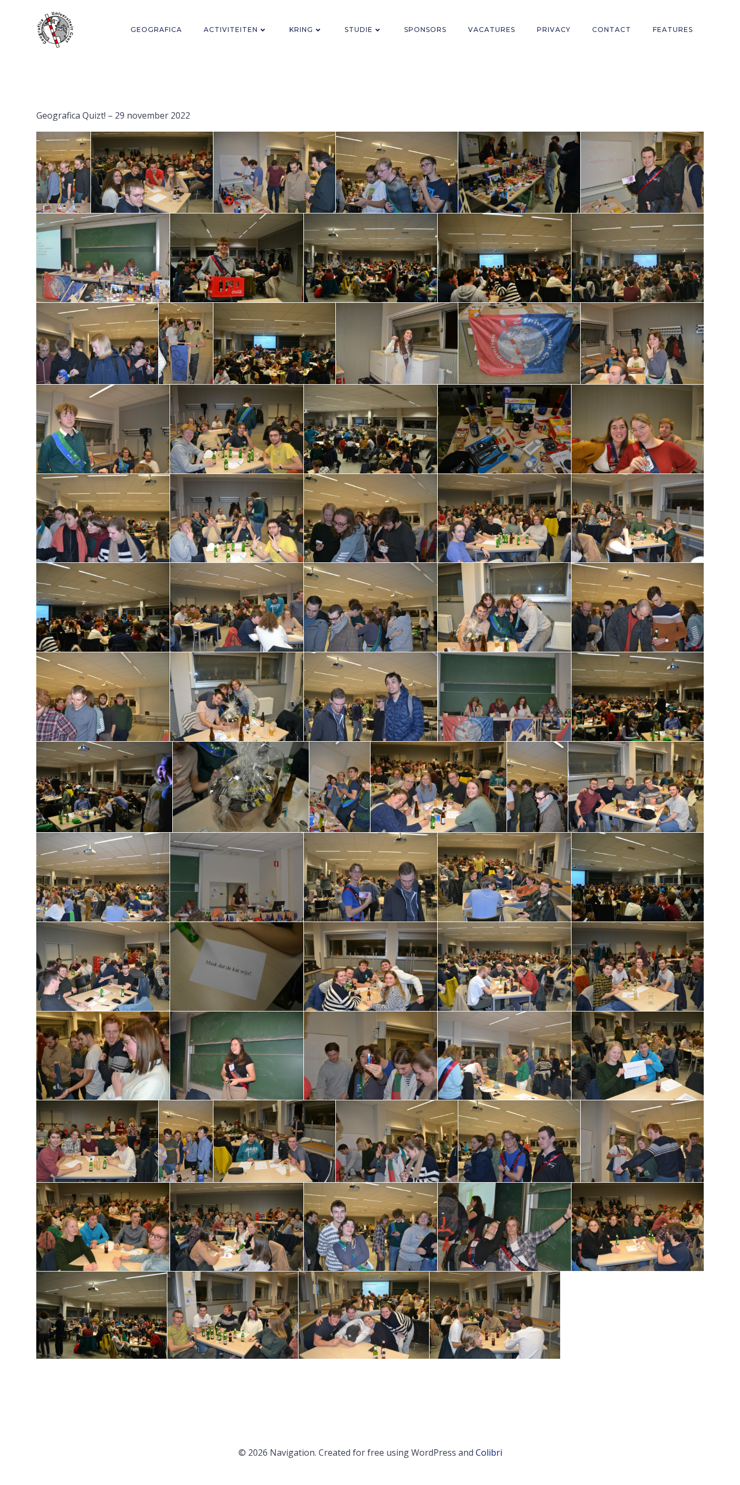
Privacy (553, 29)
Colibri (489, 1452)
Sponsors (425, 29)
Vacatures (491, 29)
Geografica (156, 29)
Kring (301, 29)
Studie (359, 29)
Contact (611, 29)
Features (673, 29)
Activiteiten (231, 29)
